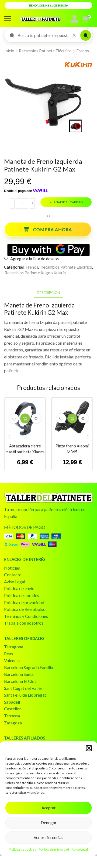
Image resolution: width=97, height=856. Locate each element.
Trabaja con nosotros (23, 622)
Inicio (9, 50)
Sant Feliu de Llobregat (25, 694)
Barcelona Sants (19, 674)
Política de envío (19, 588)
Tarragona (13, 646)
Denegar (49, 822)
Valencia (12, 660)
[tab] (48, 293)
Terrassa (12, 715)
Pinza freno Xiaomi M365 (72, 448)
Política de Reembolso (25, 609)
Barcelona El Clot (20, 681)
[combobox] (43, 35)
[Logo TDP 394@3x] (48, 498)
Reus (8, 653)
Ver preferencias (48, 837)
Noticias (12, 567)
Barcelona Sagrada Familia (28, 667)
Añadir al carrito (68, 202)
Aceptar (48, 807)
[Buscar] (85, 35)
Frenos (82, 50)
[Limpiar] (74, 35)
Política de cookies (22, 849)
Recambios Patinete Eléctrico (45, 50)
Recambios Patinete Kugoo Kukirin (35, 272)
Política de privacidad (54, 849)
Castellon (13, 708)
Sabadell (12, 701)
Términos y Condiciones (26, 616)
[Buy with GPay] (48, 250)
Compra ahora (52, 229)
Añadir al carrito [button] (25, 418)
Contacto (13, 574)
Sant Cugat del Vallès (23, 688)
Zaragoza (13, 722)
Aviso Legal (80, 849)
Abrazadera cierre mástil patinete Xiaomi (25, 448)
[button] (89, 748)
